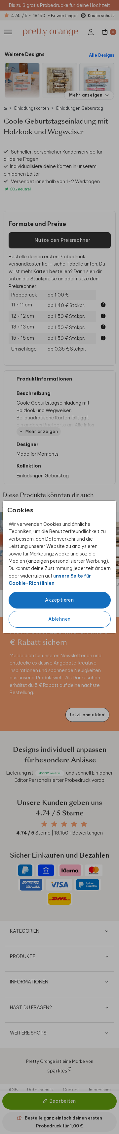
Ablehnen (59, 619)
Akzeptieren (59, 600)
